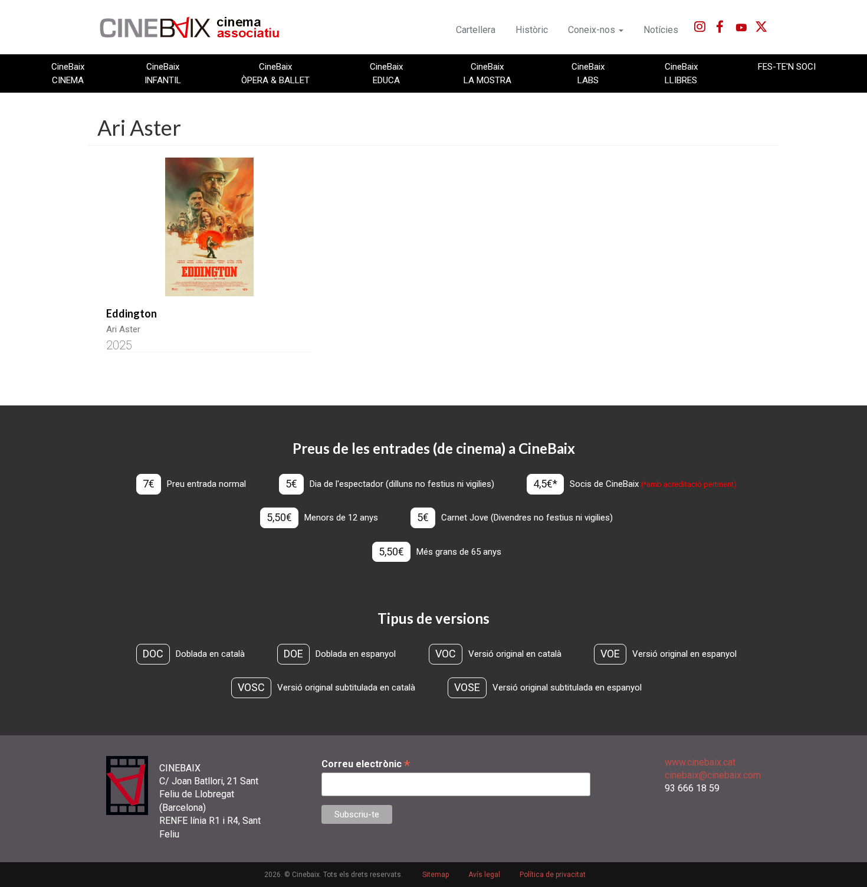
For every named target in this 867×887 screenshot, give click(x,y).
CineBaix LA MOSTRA (487, 73)
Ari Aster (123, 329)
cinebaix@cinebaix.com (713, 775)
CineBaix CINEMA (67, 73)
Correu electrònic (365, 764)
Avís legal (484, 874)
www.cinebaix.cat (700, 762)
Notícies (660, 29)
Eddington (131, 313)
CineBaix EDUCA (386, 73)
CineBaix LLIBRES (681, 73)
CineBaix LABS (588, 73)
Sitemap (435, 874)
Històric (531, 29)
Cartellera (475, 29)
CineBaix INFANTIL (162, 73)
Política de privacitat (553, 874)
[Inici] (196, 27)
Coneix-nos (593, 29)
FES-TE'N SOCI (787, 66)
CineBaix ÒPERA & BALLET (275, 73)
